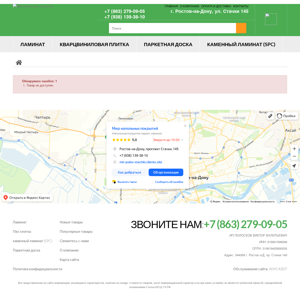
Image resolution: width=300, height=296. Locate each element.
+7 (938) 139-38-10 (124, 16)
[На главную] (19, 62)
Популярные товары (76, 231)
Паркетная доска (168, 44)
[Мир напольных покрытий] (56, 20)
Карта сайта (69, 259)
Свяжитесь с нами (74, 241)
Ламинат (32, 44)
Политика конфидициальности (37, 269)
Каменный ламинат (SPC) (241, 44)
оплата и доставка (216, 6)
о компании (189, 6)
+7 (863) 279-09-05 (124, 10)
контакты (240, 6)
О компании (69, 250)
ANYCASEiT (278, 269)
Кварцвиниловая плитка (94, 44)
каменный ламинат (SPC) (32, 241)
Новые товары (71, 222)
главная (171, 6)
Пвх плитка (22, 231)
